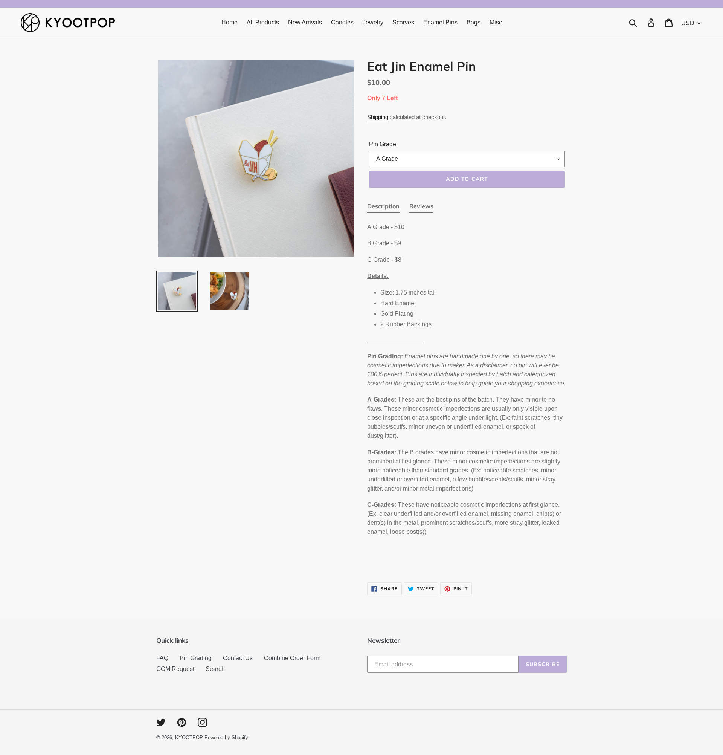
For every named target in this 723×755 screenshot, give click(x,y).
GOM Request (175, 669)
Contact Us (238, 658)
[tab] (383, 208)
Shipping (377, 117)
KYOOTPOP (189, 737)
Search (215, 669)
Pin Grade (382, 144)
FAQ (162, 658)
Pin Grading (196, 658)
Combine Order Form (292, 658)
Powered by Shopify (226, 737)
